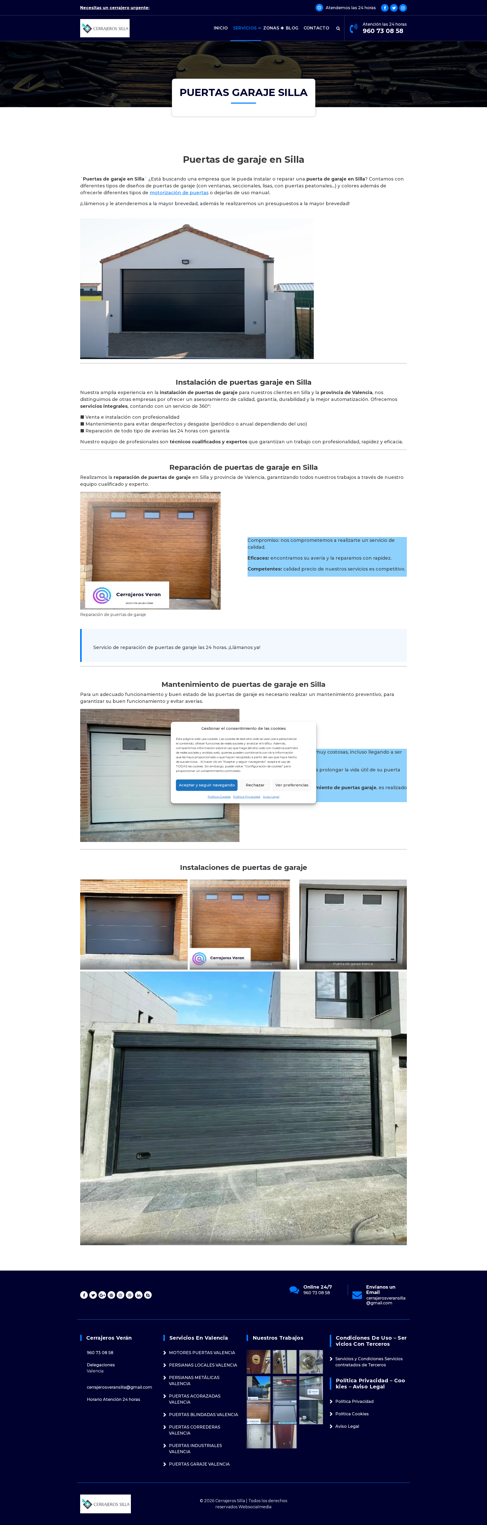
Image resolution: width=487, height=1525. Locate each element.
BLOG (292, 28)
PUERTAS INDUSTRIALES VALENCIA (195, 1448)
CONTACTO (316, 28)
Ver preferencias (291, 785)
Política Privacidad (246, 796)
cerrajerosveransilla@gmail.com (323, 1300)
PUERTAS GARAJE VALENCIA (199, 1464)
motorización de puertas (179, 193)
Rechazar (255, 785)
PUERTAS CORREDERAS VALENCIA (194, 1430)
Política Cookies (219, 796)
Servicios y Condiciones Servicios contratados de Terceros (369, 1361)
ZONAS (271, 28)
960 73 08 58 (383, 31)
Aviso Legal (271, 796)
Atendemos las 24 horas (351, 7)
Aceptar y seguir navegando (207, 785)
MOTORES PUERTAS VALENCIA (202, 1352)
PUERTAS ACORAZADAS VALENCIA (194, 1399)
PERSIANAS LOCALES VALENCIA (203, 1365)
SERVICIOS (245, 28)
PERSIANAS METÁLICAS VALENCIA (194, 1380)
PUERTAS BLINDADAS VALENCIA (203, 1414)
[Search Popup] (338, 28)
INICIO (221, 28)
